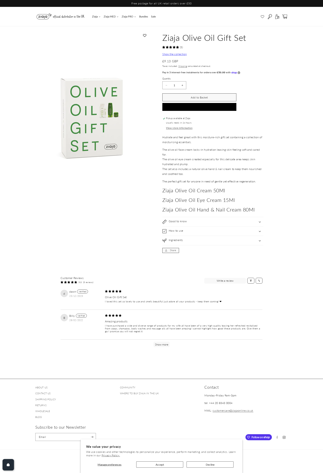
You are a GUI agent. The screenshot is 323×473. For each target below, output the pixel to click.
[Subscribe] (92, 437)
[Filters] (250, 281)
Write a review (225, 280)
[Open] (8, 464)
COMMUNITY (127, 387)
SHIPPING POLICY (45, 399)
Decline (210, 464)
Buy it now (199, 107)
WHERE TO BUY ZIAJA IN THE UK (139, 393)
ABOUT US (41, 387)
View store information (179, 128)
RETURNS (40, 405)
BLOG (38, 417)
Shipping (182, 66)
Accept (160, 464)
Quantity (166, 78)
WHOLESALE (42, 411)
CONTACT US (43, 393)
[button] (270, 16)
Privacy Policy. (111, 455)
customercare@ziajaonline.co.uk (233, 410)
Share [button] (173, 250)
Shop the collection (174, 54)
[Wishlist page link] (262, 16)
